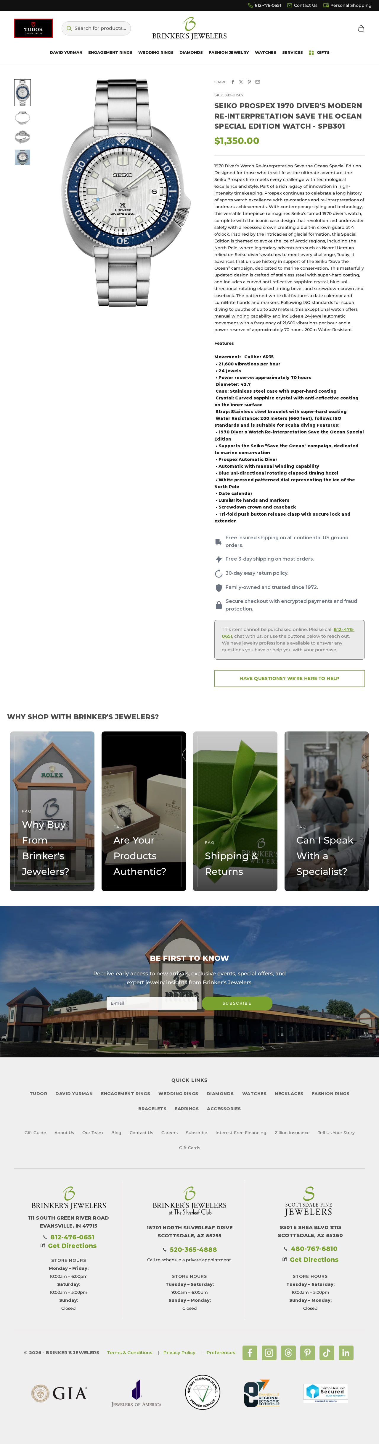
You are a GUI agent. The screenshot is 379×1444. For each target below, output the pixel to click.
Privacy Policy (179, 1352)
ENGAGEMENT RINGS (125, 1093)
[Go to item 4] (22, 157)
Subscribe (237, 1003)
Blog (116, 1132)
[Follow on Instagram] (269, 1353)
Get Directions (72, 1246)
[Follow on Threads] (288, 1353)
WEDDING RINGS (178, 1093)
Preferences (221, 1352)
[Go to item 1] (22, 92)
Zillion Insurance (292, 1132)
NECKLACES (289, 1093)
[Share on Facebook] (232, 82)
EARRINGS (187, 1108)
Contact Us (305, 5)
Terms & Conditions (129, 1352)
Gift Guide (35, 1132)
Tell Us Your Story (336, 1132)
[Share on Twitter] (241, 82)
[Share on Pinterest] (249, 82)
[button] (96, 28)
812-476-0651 (268, 5)
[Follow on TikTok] (326, 1353)
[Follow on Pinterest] (307, 1353)
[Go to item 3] (22, 137)
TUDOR (38, 1093)
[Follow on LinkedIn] (346, 1353)
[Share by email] (257, 82)
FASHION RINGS (331, 1093)
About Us (64, 1132)
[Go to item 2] (22, 118)
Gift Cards (189, 1147)
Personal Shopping (351, 5)
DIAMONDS (220, 1093)
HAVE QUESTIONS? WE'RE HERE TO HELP (290, 678)
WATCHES (254, 1093)
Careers (169, 1132)
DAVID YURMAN (74, 1093)
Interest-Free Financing (241, 1132)
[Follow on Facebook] (250, 1353)
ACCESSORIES (224, 1108)
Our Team (92, 1132)
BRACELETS (152, 1108)
